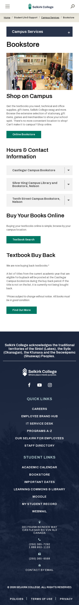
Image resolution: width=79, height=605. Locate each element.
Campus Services (50, 17)
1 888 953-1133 (39, 547)
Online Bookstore (23, 134)
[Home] (41, 6)
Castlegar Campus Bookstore (33, 170)
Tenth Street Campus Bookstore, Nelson (36, 200)
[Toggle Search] (72, 6)
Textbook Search (23, 239)
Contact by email (39, 570)
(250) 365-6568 (39, 558)
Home (7, 17)
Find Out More (21, 310)
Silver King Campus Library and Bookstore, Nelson (34, 184)
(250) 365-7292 (39, 544)
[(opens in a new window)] (29, 385)
